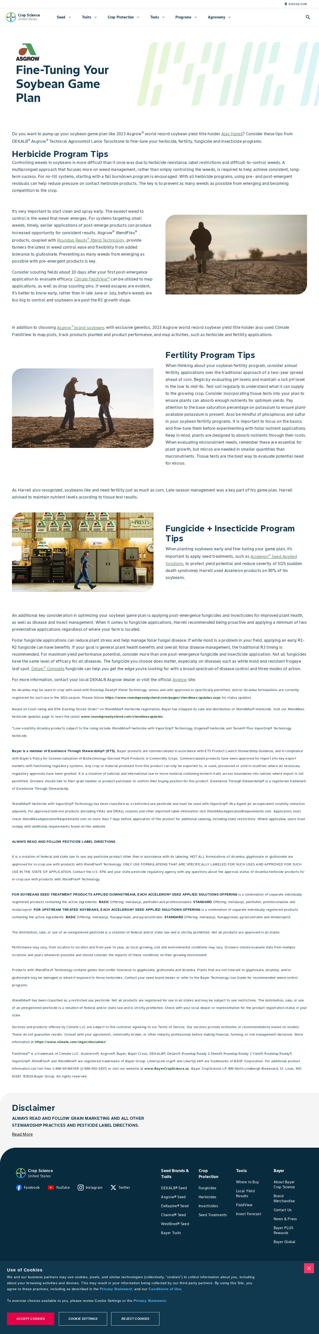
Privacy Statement (116, 1289)
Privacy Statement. (150, 1301)
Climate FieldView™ (92, 279)
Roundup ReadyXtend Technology (91, 240)
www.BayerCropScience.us (166, 1068)
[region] (159, 1297)
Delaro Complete (48, 668)
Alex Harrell (232, 133)
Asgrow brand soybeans (81, 327)
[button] (21, 1173)
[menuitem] (64, 17)
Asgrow (179, 679)
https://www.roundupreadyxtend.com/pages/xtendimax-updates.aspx (163, 698)
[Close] (309, 1268)
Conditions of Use (165, 1289)
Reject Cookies (135, 1319)
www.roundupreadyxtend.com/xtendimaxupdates (122, 716)
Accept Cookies (30, 1319)
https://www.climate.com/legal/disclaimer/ (70, 1042)
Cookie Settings (83, 1319)
